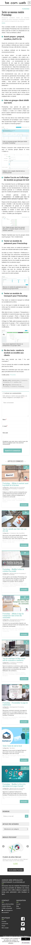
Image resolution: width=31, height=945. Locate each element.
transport (5, 501)
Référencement (19, 674)
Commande (5, 923)
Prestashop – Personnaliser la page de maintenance (15, 703)
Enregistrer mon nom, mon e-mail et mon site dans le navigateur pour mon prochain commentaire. (15, 443)
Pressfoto (13, 374)
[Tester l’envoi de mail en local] (15, 736)
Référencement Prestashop (9, 663)
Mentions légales (23, 936)
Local (5, 755)
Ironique (5, 542)
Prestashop (6, 382)
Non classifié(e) (21, 533)
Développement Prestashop (10, 488)
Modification (17, 585)
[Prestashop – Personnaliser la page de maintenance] (15, 693)
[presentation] (3, 846)
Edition (11, 585)
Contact (18, 908)
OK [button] (26, 939)
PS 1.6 (10, 586)
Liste (7, 629)
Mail (9, 755)
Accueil (18, 904)
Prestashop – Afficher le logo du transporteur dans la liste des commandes (13, 615)
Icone (4, 629)
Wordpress (5, 675)
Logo (16, 629)
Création (21, 583)
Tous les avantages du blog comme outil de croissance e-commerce (14, 659)
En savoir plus (25, 942)
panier (13, 500)
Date (25, 583)
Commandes (7, 499)
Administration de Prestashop (17, 487)
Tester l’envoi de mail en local (12, 745)
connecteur (10, 672)
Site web (5, 433)
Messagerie (13, 755)
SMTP (23, 755)
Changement (15, 583)
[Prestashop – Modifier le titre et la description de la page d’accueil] (15, 774)
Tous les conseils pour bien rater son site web (14, 530)
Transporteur (6, 631)
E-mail (5, 426)
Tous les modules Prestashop (15, 870)
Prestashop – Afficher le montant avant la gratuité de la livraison (15, 484)
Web (13, 542)
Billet (5, 540)
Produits (4, 921)
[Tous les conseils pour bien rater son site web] (15, 519)
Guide (22, 540)
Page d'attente (22, 717)
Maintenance (15, 717)
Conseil (9, 540)
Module (23, 672)
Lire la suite (24, 505)
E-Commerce (23, 380)
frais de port (21, 499)
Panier (3, 925)
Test (20, 382)
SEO (25, 674)
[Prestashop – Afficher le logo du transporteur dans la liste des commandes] (15, 603)
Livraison (9, 500)
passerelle (5, 674)
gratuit (4, 500)
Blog (5, 672)
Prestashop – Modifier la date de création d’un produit (13, 570)
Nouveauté (23, 585)
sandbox (16, 382)
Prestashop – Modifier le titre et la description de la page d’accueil (14, 785)
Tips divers (17, 621)
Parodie (9, 542)
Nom (5, 419)
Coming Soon (7, 717)
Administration (16, 380)
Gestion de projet (16, 540)
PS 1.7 (11, 382)
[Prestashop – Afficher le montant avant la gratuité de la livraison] (15, 473)
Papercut (19, 755)
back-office (15, 628)
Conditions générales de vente (10, 936)
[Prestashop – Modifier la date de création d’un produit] (15, 559)
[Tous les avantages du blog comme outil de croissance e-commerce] (15, 648)
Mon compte (5, 927)
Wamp (7, 757)
